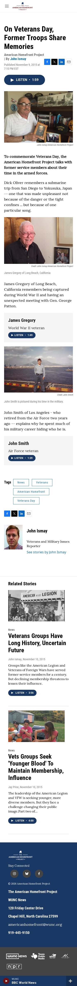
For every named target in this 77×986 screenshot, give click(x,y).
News (21, 482)
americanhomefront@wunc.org (35, 924)
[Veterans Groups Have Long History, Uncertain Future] (36, 605)
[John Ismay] (13, 537)
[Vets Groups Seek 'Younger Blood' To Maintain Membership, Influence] (36, 726)
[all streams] (71, 981)
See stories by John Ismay (46, 552)
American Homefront (31, 491)
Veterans (42, 482)
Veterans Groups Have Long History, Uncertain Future (37, 643)
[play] (6, 981)
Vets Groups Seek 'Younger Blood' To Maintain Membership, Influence (36, 767)
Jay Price (13, 787)
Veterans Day (26, 500)
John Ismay (18, 59)
